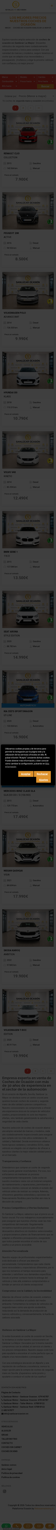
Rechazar (42, 773)
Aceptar (26, 773)
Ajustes (43, 779)
